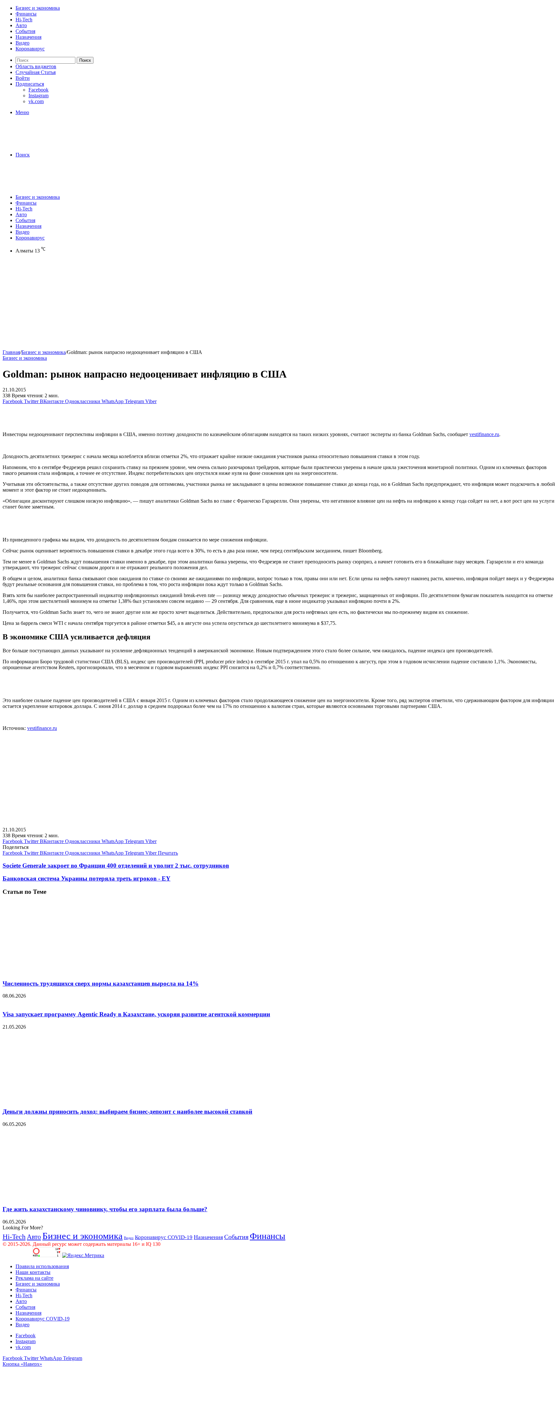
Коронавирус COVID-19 (163, 1237)
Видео (22, 43)
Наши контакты (33, 1272)
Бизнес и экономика (38, 8)
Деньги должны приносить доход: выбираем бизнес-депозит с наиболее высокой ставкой (127, 1111)
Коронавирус (30, 48)
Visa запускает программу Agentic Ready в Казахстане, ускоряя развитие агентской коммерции (136, 1014)
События (25, 31)
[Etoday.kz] (51, 143)
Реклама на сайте (34, 1278)
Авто (21, 25)
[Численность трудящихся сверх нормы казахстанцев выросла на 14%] (66, 971)
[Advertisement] (197, 304)
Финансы (26, 13)
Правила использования (42, 1266)
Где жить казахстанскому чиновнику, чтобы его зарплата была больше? (105, 1209)
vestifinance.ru (484, 434)
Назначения (28, 37)
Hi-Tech (24, 19)
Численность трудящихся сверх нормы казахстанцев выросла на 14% (101, 983)
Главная (11, 352)
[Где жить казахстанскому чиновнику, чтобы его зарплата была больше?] (66, 1196)
